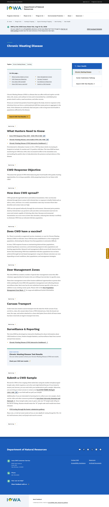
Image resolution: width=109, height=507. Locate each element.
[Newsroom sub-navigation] (83, 16)
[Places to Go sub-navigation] (32, 16)
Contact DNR (75, 460)
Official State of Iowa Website (14, 1)
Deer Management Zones (44, 77)
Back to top (11, 126)
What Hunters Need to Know (20, 77)
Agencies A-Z (86, 1)
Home (10, 21)
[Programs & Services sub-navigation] (20, 16)
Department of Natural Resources (34, 8)
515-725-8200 (15, 475)
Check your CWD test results (18, 361)
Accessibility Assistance (78, 463)
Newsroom (92, 460)
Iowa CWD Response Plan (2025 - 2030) (27, 136)
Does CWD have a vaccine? (19, 84)
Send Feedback (37, 499)
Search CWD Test (17, 116)
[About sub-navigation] (72, 16)
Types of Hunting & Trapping (44, 21)
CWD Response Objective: (19, 79)
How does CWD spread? (19, 81)
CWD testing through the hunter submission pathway (27, 409)
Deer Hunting (58, 21)
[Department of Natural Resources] (14, 8)
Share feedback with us (19, 484)
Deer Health (67, 21)
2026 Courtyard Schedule (94, 29)
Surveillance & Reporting (44, 81)
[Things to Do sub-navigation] (44, 16)
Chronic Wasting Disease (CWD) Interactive (27, 143)
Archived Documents (95, 463)
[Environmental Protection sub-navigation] (64, 16)
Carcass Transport (42, 79)
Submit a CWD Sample (43, 84)
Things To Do (18, 21)
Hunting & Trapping (29, 21)
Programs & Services (97, 1)
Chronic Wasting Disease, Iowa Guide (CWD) (28, 139)
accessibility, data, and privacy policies (58, 502)
